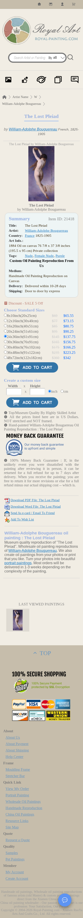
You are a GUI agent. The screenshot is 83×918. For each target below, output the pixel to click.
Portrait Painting (17, 795)
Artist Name (20, 97)
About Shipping (17, 750)
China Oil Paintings (20, 814)
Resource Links (17, 821)
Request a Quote (18, 840)
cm (66, 391)
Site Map (12, 827)
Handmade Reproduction (24, 808)
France (30, 235)
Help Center (14, 757)
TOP (44, 653)
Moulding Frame (18, 769)
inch (54, 391)
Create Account (17, 878)
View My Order (17, 789)
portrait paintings (18, 563)
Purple (60, 256)
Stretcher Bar (15, 776)
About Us (13, 737)
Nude (29, 256)
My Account (15, 872)
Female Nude (44, 256)
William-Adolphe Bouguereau (21, 104)
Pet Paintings (15, 859)
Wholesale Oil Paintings (23, 802)
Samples (12, 853)
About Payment (17, 744)
